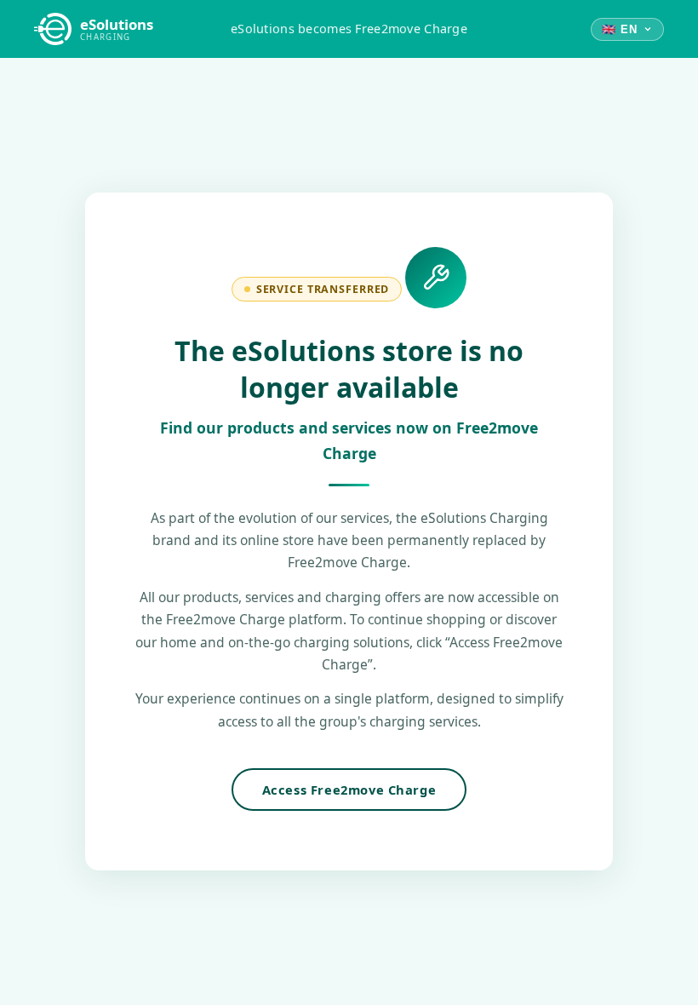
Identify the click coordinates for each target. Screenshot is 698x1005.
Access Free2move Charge (349, 789)
